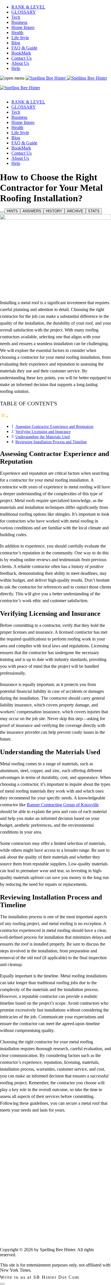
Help (15, 68)
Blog (15, 42)
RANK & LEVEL (28, 7)
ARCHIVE (75, 211)
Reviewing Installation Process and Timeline (51, 442)
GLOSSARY (23, 12)
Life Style (20, 37)
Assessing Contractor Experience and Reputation (54, 426)
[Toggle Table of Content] (4, 416)
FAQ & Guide (24, 47)
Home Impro (22, 27)
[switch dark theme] (2, 1284)
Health (17, 32)
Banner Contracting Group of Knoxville (63, 804)
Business (19, 22)
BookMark (21, 53)
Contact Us (21, 58)
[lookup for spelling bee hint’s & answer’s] (2, 212)
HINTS (12, 211)
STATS (94, 211)
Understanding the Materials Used (42, 436)
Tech (15, 17)
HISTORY (54, 211)
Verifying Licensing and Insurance (43, 431)
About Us (20, 63)
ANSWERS (31, 211)
